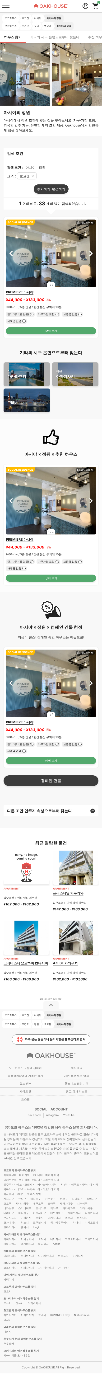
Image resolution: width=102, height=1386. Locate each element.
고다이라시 (10, 1227)
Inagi (36, 1227)
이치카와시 (10, 1255)
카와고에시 (10, 1244)
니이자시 (55, 1239)
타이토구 (77, 1198)
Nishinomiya (81, 1315)
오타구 (52, 1203)
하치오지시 (74, 1213)
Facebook (34, 1115)
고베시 (13, 400)
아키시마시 (54, 1217)
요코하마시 (10, 1267)
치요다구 (9, 1198)
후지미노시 (27, 1244)
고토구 (7, 1203)
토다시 (42, 1239)
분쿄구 (64, 1198)
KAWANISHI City (60, 1315)
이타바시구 (86, 1208)
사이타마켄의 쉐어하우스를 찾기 (23, 1234)
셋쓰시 (19, 1303)
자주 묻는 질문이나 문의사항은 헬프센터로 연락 (55, 1039)
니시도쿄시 (91, 1222)
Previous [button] (11, 253)
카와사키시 (27, 1267)
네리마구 (9, 1213)
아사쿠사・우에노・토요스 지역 (22, 1194)
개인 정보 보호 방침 (76, 1075)
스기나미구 (24, 1208)
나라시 (7, 1331)
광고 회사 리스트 (76, 1091)
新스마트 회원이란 (76, 1083)
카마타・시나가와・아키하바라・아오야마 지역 (31, 1189)
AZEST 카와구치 (65, 963)
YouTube (68, 1115)
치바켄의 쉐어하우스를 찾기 (20, 1251)
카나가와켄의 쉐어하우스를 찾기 (23, 1262)
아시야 (7, 1319)
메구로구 (38, 1203)
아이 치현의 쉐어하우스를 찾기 (22, 1274)
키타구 (54, 1208)
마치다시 (82, 1217)
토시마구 (41, 1208)
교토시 (7, 1291)
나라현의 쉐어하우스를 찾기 (20, 1327)
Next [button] (91, 253)
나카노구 (9, 1208)
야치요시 (78, 1255)
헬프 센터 (25, 1083)
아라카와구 (68, 1208)
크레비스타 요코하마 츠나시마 (26, 963)
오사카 (7, 1303)
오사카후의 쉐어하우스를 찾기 (21, 1298)
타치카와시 (91, 1213)
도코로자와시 (73, 1239)
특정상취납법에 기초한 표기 (25, 1075)
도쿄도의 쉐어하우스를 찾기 (20, 1170)
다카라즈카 (16, 374)
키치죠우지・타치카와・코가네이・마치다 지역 (31, 1175)
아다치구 (23, 1213)
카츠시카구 (39, 1213)
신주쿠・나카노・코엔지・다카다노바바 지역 (30, 1184)
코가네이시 (10, 1222)
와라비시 (43, 1244)
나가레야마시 (46, 1255)
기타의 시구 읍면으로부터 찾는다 (54, 37)
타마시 (77, 1222)
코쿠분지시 (39, 1222)
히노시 (25, 1222)
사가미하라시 (46, 1267)
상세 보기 (51, 330)
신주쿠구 (50, 1198)
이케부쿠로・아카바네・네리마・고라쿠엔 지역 (31, 1179)
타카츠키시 (34, 1303)
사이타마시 (10, 1239)
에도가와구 (56, 1213)
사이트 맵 (25, 1091)
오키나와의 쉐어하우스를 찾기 (21, 1350)
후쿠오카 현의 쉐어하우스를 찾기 (23, 1338)
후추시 (39, 1217)
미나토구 (35, 1198)
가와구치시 (27, 1239)
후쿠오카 (9, 1343)
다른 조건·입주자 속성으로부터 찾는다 (39, 810)
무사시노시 (10, 1217)
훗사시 (25, 1227)
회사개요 (76, 1068)
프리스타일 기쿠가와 (68, 893)
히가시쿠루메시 (59, 1222)
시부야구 (82, 1203)
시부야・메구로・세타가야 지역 (79, 1184)
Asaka (56, 1244)
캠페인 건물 (51, 780)
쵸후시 (69, 1217)
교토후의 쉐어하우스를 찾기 (20, 1286)
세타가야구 (66, 1203)
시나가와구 (22, 1203)
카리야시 (9, 1279)
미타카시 (26, 1217)
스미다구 (92, 1198)
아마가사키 (65, 374)
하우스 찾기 (13, 37)
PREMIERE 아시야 (19, 292)
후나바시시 (27, 1255)
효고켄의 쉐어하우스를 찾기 (20, 1310)
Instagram (52, 1115)
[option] (51, 253)
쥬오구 (22, 1198)
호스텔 (25, 1099)
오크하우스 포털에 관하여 (25, 1068)
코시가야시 (91, 1239)
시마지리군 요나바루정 (17, 1355)
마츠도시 (63, 1255)
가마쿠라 (63, 1267)
